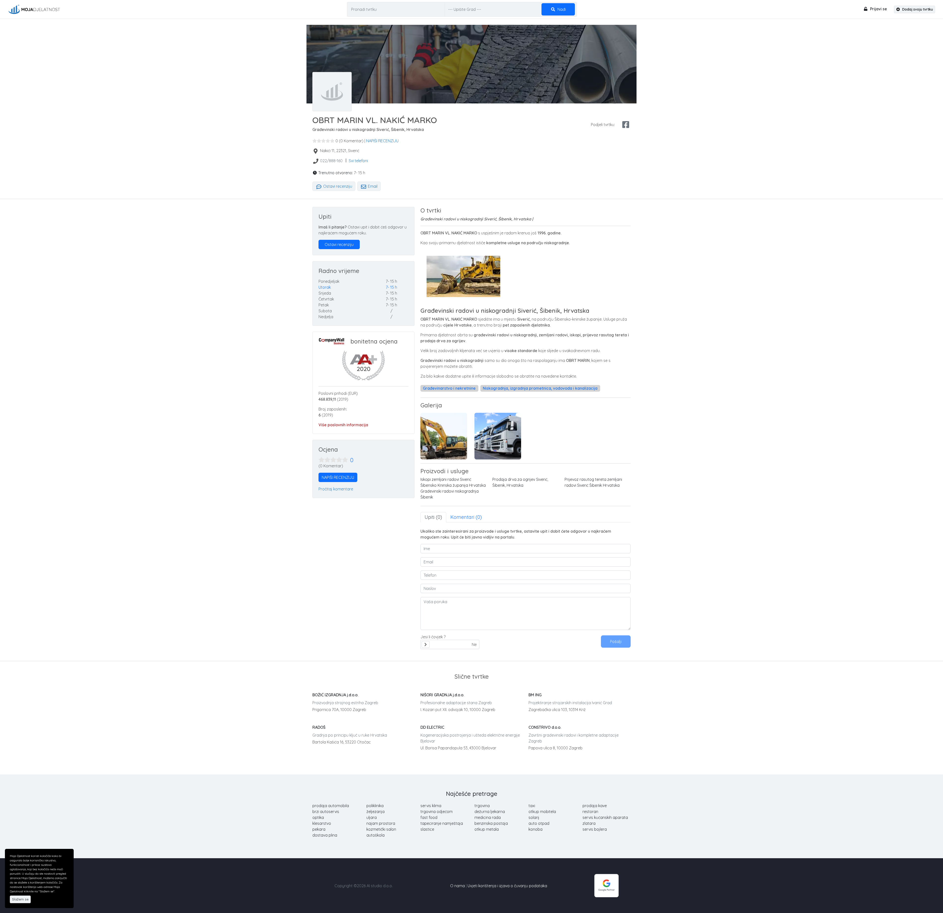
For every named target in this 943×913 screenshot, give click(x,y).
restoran (590, 811)
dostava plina (324, 835)
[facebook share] (626, 124)
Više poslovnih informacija (343, 424)
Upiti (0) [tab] (433, 517)
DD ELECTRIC (432, 727)
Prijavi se (878, 8)
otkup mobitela (542, 811)
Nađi (561, 9)
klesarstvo (321, 823)
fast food (428, 817)
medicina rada (487, 817)
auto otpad (538, 823)
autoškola (375, 835)
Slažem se (20, 899)
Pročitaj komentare (336, 488)
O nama (457, 885)
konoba (535, 829)
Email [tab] (372, 186)
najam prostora (380, 823)
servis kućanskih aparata (605, 817)
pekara (318, 829)
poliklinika (375, 805)
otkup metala (486, 829)
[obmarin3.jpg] (443, 436)
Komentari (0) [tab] (466, 517)
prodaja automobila (330, 805)
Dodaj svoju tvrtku (917, 9)
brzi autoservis (325, 811)
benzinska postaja (491, 823)
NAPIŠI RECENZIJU (382, 140)
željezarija (375, 811)
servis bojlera (594, 829)
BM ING (534, 694)
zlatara (589, 823)
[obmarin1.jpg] (497, 436)
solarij (533, 817)
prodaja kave (594, 805)
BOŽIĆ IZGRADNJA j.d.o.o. (335, 694)
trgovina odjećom (436, 811)
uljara (371, 817)
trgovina (482, 805)
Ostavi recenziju (337, 186)
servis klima (430, 805)
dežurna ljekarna (489, 811)
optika (318, 817)
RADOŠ (318, 727)
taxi (531, 805)
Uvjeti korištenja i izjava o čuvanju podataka (507, 885)
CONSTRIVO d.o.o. (544, 727)
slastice (427, 829)
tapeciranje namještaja (441, 823)
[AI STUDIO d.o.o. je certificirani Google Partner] (606, 885)
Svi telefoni (358, 160)
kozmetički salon (381, 829)
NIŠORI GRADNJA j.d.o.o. (442, 694)
